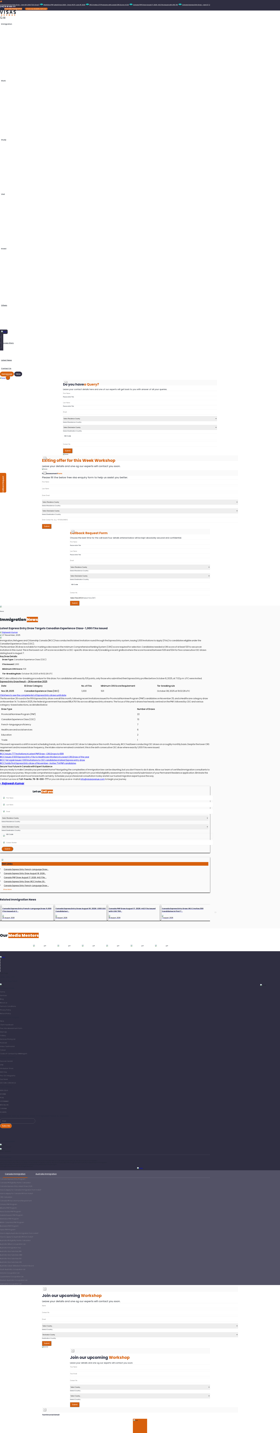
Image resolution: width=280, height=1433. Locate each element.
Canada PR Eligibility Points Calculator (15, 1182)
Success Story (7, 343)
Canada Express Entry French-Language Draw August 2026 (83, 5)
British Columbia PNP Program (12, 1222)
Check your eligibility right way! (36, 9)
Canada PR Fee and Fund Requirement (16, 1200)
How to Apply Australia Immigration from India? (19, 1233)
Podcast (3, 1043)
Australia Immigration (46, 1174)
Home (2, 992)
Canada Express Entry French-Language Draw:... (26, 869)
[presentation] (215, 912)
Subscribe (6, 1126)
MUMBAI (3, 1094)
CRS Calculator (6, 1197)
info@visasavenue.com (93, 779)
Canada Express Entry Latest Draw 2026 (16, 1186)
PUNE (2, 1097)
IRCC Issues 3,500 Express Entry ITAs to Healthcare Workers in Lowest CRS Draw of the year (44, 756)
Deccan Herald (6, 1061)
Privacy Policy (5, 1010)
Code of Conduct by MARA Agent (13, 1053)
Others (4, 305)
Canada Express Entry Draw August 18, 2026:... (25, 873)
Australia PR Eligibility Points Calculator (15, 1240)
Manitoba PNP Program (9, 1219)
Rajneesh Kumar (10, 632)
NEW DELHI (4, 1090)
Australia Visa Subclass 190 (11, 1258)
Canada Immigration (15, 1174)
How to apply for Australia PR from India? (16, 1237)
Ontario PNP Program (8, 1204)
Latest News (6, 360)
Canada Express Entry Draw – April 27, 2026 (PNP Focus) (38, 5)
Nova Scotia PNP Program (10, 1211)
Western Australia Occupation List (13, 1280)
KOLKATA (3, 1112)
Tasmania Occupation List (11, 1284)
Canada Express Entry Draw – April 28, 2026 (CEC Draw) (196, 5)
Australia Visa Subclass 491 (11, 1262)
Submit (68, 451)
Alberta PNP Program (8, 1208)
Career (3, 1050)
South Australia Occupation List (12, 1269)
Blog (2, 999)
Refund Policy (5, 1013)
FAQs (18, 374)
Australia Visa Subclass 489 (11, 1255)
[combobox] (72, 422)
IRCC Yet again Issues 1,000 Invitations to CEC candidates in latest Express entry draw (42, 760)
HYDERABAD (4, 1101)
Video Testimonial (7, 1046)
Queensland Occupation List (12, 1276)
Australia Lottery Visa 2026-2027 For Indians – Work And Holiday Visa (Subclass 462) (138, 5)
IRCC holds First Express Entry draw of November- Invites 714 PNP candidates (38, 763)
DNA (1, 1065)
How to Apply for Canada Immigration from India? (20, 1190)
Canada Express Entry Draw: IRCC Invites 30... (24, 881)
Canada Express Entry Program (12, 1179)
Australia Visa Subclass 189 (10, 1251)
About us (3, 1002)
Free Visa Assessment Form (11, 1028)
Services (3, 995)
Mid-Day (3, 1072)
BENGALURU (4, 1105)
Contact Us (6, 368)
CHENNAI (3, 1108)
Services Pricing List (7, 1039)
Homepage (7, 374)
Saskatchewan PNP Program (11, 1215)
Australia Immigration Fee (10, 1247)
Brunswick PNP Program (9, 1226)
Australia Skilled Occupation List (13, 1244)
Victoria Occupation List (10, 1273)
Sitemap (3, 1032)
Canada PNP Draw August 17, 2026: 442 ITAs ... (25, 877)
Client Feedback (6, 1024)
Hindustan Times (6, 1068)
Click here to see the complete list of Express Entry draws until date (33, 695)
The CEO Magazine (7, 1075)
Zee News (4, 1079)
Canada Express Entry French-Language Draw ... (26, 885)
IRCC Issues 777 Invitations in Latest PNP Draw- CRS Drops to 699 (32, 753)
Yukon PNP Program (8, 1229)
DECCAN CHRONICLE (8, 1083)
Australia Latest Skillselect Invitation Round (17, 1266)
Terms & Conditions (8, 1006)
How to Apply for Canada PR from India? (16, 1193)
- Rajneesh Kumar (12, 783)
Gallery (3, 1035)
